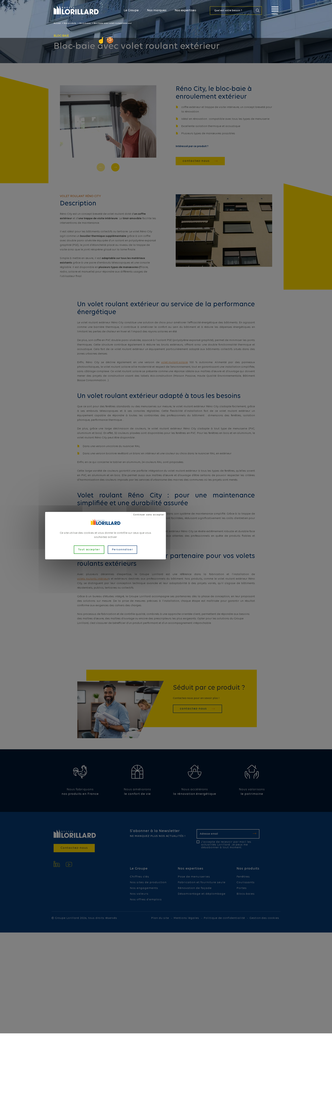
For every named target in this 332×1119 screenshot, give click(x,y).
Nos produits (70, 23)
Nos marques (156, 10)
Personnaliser (122, 549)
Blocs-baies (85, 23)
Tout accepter (89, 549)
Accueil (57, 23)
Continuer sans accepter (148, 515)
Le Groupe (131, 10)
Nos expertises (185, 10)
